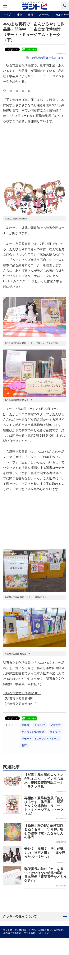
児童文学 (56, 725)
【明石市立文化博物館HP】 (22, 693)
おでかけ (40, 725)
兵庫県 (25, 725)
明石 (24, 745)
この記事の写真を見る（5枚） (48, 57)
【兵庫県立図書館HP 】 (20, 704)
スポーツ (44, 14)
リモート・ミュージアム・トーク (40, 738)
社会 (19, 14)
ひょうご (55, 731)
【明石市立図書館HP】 (19, 698)
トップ (7, 14)
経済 (30, 14)
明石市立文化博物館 (33, 731)
